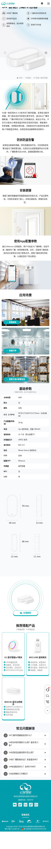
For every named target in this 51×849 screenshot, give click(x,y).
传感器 (28, 78)
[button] (46, 53)
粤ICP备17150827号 (12, 829)
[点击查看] (20, 805)
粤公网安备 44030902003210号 (34, 829)
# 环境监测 (30, 629)
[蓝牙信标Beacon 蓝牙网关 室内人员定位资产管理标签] (8, 3)
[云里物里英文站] (42, 3)
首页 (21, 78)
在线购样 (26, 613)
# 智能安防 (20, 629)
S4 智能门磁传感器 (40, 78)
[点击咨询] (47, 690)
